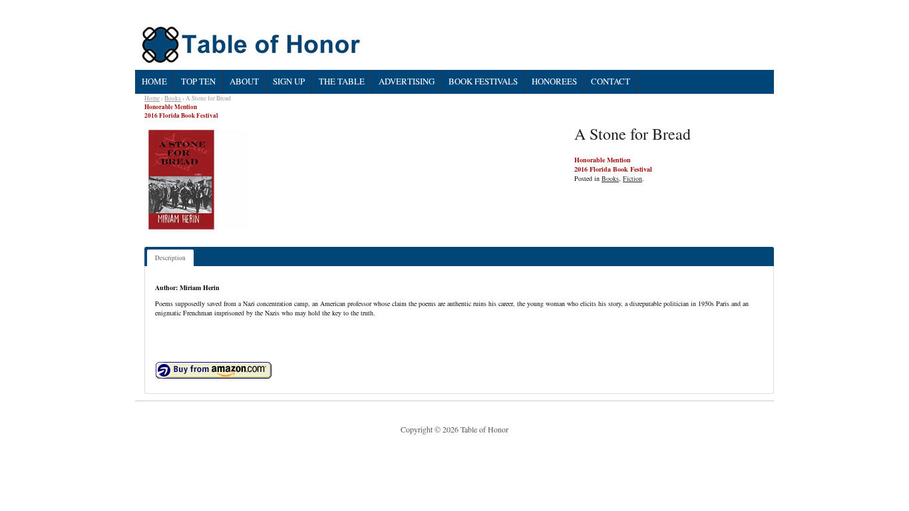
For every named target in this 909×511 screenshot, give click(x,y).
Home (154, 81)
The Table (342, 81)
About (244, 81)
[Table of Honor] (252, 45)
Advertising (407, 81)
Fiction (632, 178)
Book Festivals (483, 81)
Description (170, 258)
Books (172, 98)
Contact (610, 81)
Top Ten (198, 81)
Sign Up (289, 81)
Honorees (554, 81)
